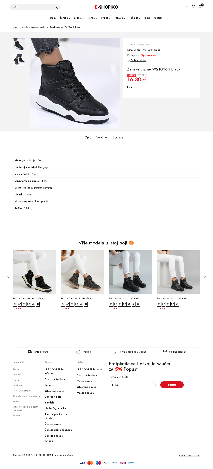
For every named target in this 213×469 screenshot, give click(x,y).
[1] (56, 7)
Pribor (104, 18)
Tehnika (133, 18)
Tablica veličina (138, 60)
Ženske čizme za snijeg (58, 430)
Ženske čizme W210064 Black (65, 26)
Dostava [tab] (117, 137)
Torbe (91, 18)
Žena (115, 377)
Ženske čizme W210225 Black (124, 298)
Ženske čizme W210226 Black (172, 298)
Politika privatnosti (21, 390)
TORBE (49, 441)
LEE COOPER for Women (55, 371)
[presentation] (8, 276)
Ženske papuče (54, 436)
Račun (16, 369)
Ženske (64, 18)
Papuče (118, 18)
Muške (78, 18)
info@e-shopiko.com (189, 455)
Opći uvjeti (18, 385)
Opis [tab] (88, 137)
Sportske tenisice (55, 379)
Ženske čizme (53, 424)
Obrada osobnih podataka (26, 396)
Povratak (17, 374)
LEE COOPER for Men (89, 369)
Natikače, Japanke (55, 408)
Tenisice (49, 385)
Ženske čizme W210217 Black (76, 298)
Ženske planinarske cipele (33, 26)
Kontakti (158, 18)
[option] (19, 46)
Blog (147, 18)
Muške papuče (85, 393)
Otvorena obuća (54, 391)
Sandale (49, 402)
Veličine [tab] (101, 137)
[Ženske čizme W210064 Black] (75, 83)
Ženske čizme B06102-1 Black (28, 298)
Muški (124, 377)
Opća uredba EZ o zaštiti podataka (25, 408)
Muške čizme (84, 381)
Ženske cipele (53, 397)
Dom (53, 18)
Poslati (172, 385)
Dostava (17, 380)
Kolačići (16, 401)
